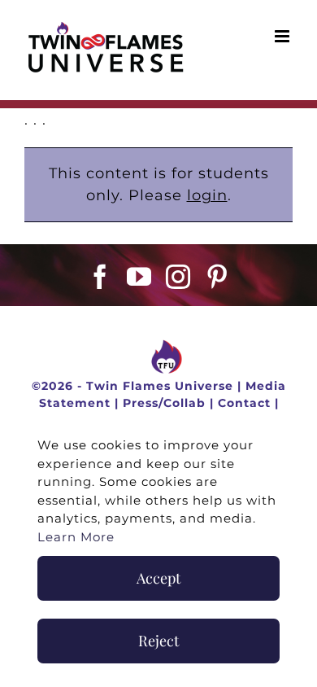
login (207, 195)
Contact (244, 403)
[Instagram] (178, 277)
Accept (158, 578)
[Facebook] (100, 277)
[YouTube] (139, 277)
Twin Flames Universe (159, 386)
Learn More (76, 537)
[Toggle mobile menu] (284, 36)
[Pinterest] (217, 277)
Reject (158, 640)
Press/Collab (164, 403)
